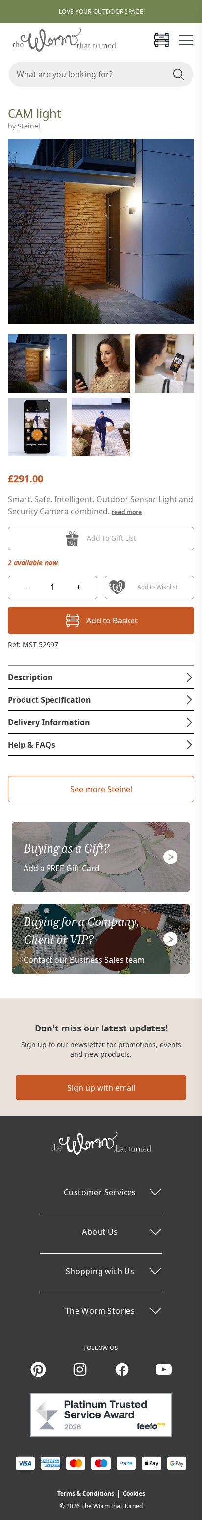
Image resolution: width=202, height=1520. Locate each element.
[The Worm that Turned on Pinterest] (38, 1369)
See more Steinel (101, 789)
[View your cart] (162, 40)
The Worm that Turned (112, 1506)
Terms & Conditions (85, 1493)
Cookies (134, 1493)
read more (127, 512)
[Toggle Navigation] (186, 40)
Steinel (29, 125)
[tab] (101, 677)
